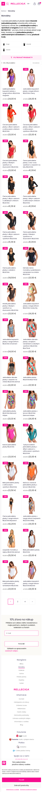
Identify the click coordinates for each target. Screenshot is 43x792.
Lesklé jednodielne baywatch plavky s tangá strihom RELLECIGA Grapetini (11, 92)
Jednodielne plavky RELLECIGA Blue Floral (30, 378)
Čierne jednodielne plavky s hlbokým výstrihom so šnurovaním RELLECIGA (31, 235)
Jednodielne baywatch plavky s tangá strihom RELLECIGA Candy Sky (31, 306)
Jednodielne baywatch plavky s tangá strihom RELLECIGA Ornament (10, 341)
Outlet (21, 683)
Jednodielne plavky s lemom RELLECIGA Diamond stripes (30, 413)
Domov (3, 11)
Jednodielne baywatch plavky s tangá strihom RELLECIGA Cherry (31, 91)
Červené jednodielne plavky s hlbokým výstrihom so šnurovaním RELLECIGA (10, 164)
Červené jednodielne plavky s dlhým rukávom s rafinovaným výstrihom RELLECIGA (31, 128)
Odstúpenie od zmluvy (21, 702)
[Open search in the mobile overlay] (7, 4)
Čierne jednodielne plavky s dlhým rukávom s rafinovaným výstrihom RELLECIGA (11, 235)
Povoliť (21, 780)
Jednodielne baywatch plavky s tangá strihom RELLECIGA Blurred (31, 583)
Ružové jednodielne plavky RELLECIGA (9, 446)
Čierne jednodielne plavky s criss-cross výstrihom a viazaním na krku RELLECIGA (31, 164)
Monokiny (21, 667)
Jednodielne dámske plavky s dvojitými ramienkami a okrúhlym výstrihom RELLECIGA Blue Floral (31, 343)
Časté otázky (21, 712)
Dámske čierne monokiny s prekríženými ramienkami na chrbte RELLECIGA (31, 271)
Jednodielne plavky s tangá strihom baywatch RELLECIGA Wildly (31, 518)
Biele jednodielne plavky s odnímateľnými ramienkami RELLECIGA (11, 583)
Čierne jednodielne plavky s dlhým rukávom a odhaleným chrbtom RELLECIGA (11, 199)
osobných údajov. (11, 651)
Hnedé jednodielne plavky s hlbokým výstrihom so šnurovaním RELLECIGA (10, 307)
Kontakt (21, 699)
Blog (21, 725)
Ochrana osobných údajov (28, 789)
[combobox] (36, 63)
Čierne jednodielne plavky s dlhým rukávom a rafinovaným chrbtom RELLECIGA (31, 199)
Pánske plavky (21, 677)
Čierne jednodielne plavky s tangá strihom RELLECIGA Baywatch (10, 518)
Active (21, 674)
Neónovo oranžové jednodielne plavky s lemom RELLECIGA (30, 485)
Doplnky (21, 680)
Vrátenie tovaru (21, 705)
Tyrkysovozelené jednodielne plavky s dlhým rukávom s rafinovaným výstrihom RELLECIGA (31, 449)
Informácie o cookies (12, 789)
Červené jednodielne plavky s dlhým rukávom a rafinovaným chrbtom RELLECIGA (11, 128)
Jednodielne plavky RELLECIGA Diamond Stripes (9, 413)
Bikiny (21, 664)
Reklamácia (21, 709)
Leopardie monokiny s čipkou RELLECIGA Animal (11, 551)
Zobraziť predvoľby (21, 785)
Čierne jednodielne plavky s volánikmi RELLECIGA (9, 270)
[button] (3, 4)
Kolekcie (21, 670)
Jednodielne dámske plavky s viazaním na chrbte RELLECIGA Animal (11, 379)
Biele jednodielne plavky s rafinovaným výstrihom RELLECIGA (11, 485)
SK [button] (28, 4)
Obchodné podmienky (21, 715)
